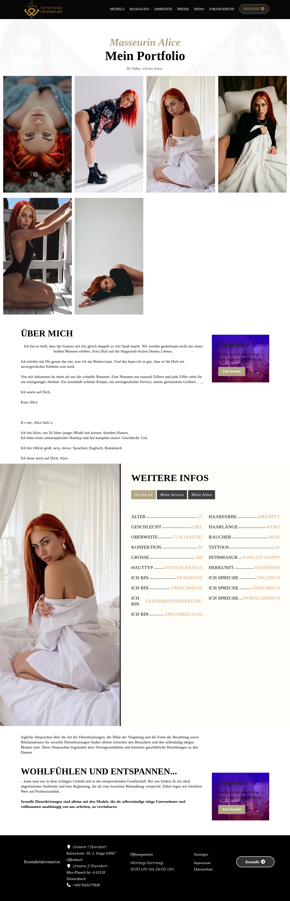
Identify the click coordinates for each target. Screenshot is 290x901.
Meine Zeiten (201, 494)
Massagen (139, 9)
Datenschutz (203, 869)
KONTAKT (252, 9)
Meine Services (172, 494)
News (199, 9)
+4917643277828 (86, 885)
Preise (183, 9)
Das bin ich (143, 494)
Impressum (202, 863)
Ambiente (163, 9)
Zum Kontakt (231, 371)
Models (117, 9)
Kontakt (252, 861)
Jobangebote (221, 9)
